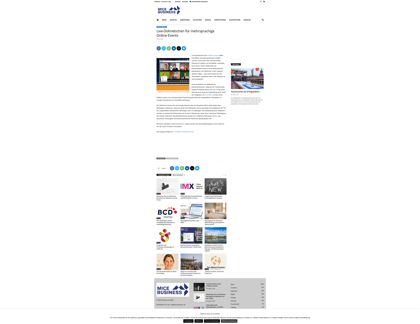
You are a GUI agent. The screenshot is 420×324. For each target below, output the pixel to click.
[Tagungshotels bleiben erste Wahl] (191, 211)
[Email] (179, 48)
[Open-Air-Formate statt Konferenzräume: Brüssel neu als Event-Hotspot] (191, 262)
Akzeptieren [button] (188, 321)
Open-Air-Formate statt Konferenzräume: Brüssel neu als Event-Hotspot (191, 273)
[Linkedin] (264, 1)
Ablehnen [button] (199, 321)
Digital (208, 20)
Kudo (175, 158)
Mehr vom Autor (178, 175)
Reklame (185, 1)
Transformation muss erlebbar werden (213, 285)
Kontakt (178, 1)
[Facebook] (261, 1)
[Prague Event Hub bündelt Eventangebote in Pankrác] (216, 186)
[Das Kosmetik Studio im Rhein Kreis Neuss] (167, 262)
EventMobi (209, 95)
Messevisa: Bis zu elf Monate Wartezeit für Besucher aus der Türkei (167, 198)
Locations (197, 20)
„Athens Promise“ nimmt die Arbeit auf (214, 272)
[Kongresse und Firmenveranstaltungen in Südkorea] (167, 235)
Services (173, 20)
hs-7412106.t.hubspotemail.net (183, 132)
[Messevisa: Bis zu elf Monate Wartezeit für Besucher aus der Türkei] (167, 186)
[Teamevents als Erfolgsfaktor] (247, 78)
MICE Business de (164, 300)
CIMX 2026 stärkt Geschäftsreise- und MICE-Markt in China (191, 197)
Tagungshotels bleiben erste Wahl (190, 221)
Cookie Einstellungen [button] (212, 321)
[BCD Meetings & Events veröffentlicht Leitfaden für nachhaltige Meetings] (167, 211)
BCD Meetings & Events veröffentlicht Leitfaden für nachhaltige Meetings (166, 222)
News (164, 20)
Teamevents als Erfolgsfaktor (245, 91)
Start (158, 24)
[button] (262, 20)
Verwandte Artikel (163, 175)
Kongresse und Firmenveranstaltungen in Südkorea (165, 247)
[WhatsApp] (169, 48)
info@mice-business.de (178, 305)
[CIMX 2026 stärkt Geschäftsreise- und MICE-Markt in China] (191, 186)
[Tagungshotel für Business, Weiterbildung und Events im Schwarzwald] (216, 211)
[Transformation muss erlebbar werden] (199, 287)
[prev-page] (223, 175)
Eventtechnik (220, 20)
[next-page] (225, 175)
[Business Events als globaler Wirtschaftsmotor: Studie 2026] (191, 235)
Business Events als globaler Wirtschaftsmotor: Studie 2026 (191, 246)
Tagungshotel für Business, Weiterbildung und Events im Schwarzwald (214, 222)
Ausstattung (234, 20)
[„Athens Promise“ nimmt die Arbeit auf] (216, 262)
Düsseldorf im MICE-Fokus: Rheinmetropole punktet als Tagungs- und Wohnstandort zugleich (214, 248)
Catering (233, 307)
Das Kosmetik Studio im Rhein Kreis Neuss (167, 272)
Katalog (247, 20)
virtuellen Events (212, 55)
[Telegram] (184, 48)
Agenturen (185, 20)
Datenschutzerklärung (229, 321)
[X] (164, 48)
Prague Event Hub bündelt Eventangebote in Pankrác (213, 197)
